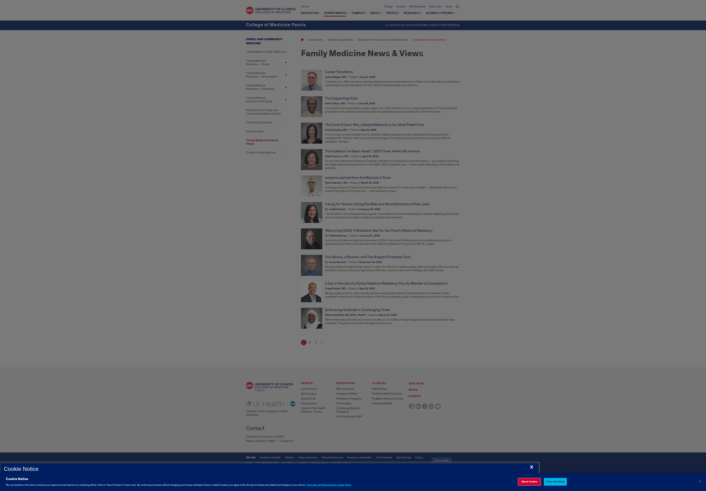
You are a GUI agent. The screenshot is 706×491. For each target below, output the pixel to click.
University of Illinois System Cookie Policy (328, 484)
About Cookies (529, 481)
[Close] (700, 482)
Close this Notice (555, 481)
